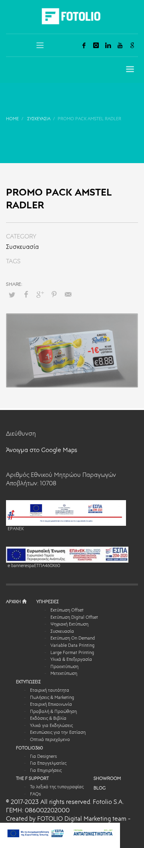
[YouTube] (120, 45)
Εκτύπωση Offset (67, 610)
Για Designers (43, 757)
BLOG (100, 788)
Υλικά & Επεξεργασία (71, 660)
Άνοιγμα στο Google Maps (41, 451)
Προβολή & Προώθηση (53, 712)
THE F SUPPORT (32, 779)
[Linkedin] (108, 45)
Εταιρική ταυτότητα (49, 690)
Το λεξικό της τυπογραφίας (57, 787)
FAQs (35, 794)
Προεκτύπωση (64, 667)
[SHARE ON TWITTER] (12, 295)
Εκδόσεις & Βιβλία (48, 719)
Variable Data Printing (72, 646)
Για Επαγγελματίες (48, 763)
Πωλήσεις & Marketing (52, 698)
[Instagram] (96, 45)
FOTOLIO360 (29, 748)
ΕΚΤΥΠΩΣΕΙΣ (28, 682)
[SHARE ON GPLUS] (40, 295)
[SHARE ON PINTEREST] (54, 295)
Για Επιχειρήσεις (46, 771)
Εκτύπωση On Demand (72, 638)
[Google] (132, 45)
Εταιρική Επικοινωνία (51, 705)
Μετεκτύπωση (63, 674)
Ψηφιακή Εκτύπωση (69, 624)
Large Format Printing (72, 653)
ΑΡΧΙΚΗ (14, 602)
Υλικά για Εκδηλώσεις (51, 726)
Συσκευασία (22, 247)
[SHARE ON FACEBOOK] (26, 295)
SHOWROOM (107, 779)
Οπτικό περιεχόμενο (50, 740)
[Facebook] (84, 45)
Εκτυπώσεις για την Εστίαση (58, 733)
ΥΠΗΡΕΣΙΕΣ (47, 602)
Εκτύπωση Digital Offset (74, 618)
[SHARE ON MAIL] (68, 295)
